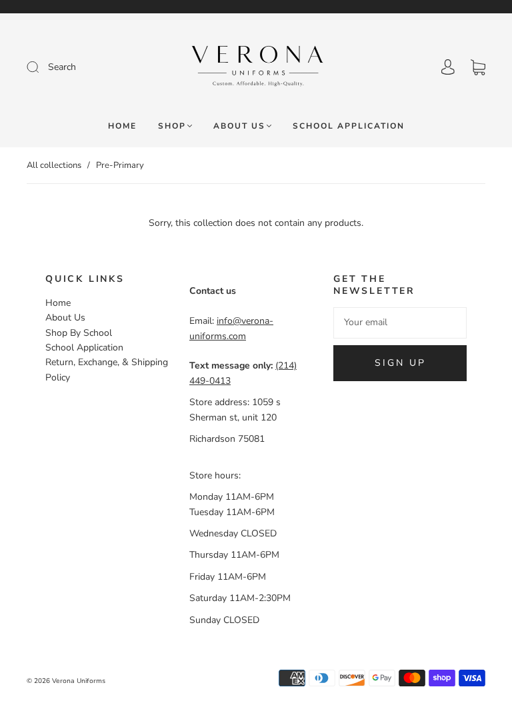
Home (122, 126)
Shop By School (78, 333)
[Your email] (400, 322)
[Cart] (478, 67)
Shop (172, 126)
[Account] (448, 67)
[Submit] (79, 67)
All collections (54, 165)
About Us (239, 126)
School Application (349, 126)
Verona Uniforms (78, 681)
